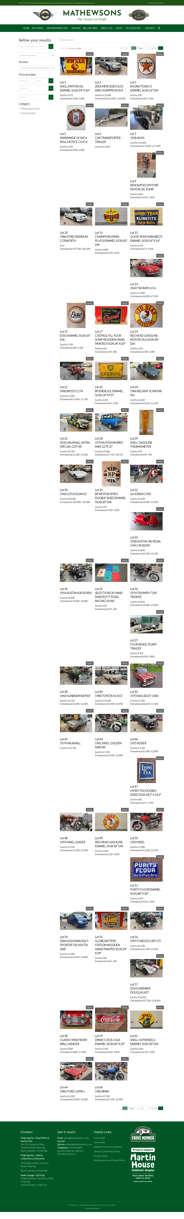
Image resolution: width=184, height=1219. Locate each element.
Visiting (75, 28)
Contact (150, 28)
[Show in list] (122, 48)
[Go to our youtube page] (72, 1164)
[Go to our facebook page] (60, 1164)
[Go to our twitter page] (66, 1164)
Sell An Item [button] (90, 28)
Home (26, 28)
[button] (159, 28)
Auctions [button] (37, 28)
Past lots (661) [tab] (66, 39)
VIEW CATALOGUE (155, 3)
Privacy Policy (111, 1205)
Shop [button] (119, 28)
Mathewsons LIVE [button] (57, 28)
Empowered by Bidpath (92, 1208)
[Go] (51, 46)
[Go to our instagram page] (79, 1164)
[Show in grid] (127, 48)
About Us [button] (107, 28)
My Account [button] (133, 28)
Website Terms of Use (99, 1205)
